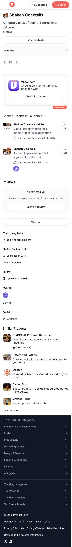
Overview (9, 50)
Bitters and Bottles (25, 355)
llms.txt (64, 528)
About (30, 521)
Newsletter (10, 521)
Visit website (36, 40)
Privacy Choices (35, 528)
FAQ (38, 521)
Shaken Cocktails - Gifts (29, 124)
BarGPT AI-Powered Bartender (32, 335)
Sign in (62, 4)
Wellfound (12, 318)
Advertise (52, 528)
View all (36, 222)
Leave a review (36, 206)
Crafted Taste (21, 398)
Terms (46, 521)
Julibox (17, 369)
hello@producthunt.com (30, 534)
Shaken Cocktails (24, 148)
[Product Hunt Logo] (12, 5)
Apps (21, 521)
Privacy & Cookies (14, 528)
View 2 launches (12, 262)
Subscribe (40, 4)
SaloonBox (20, 384)
